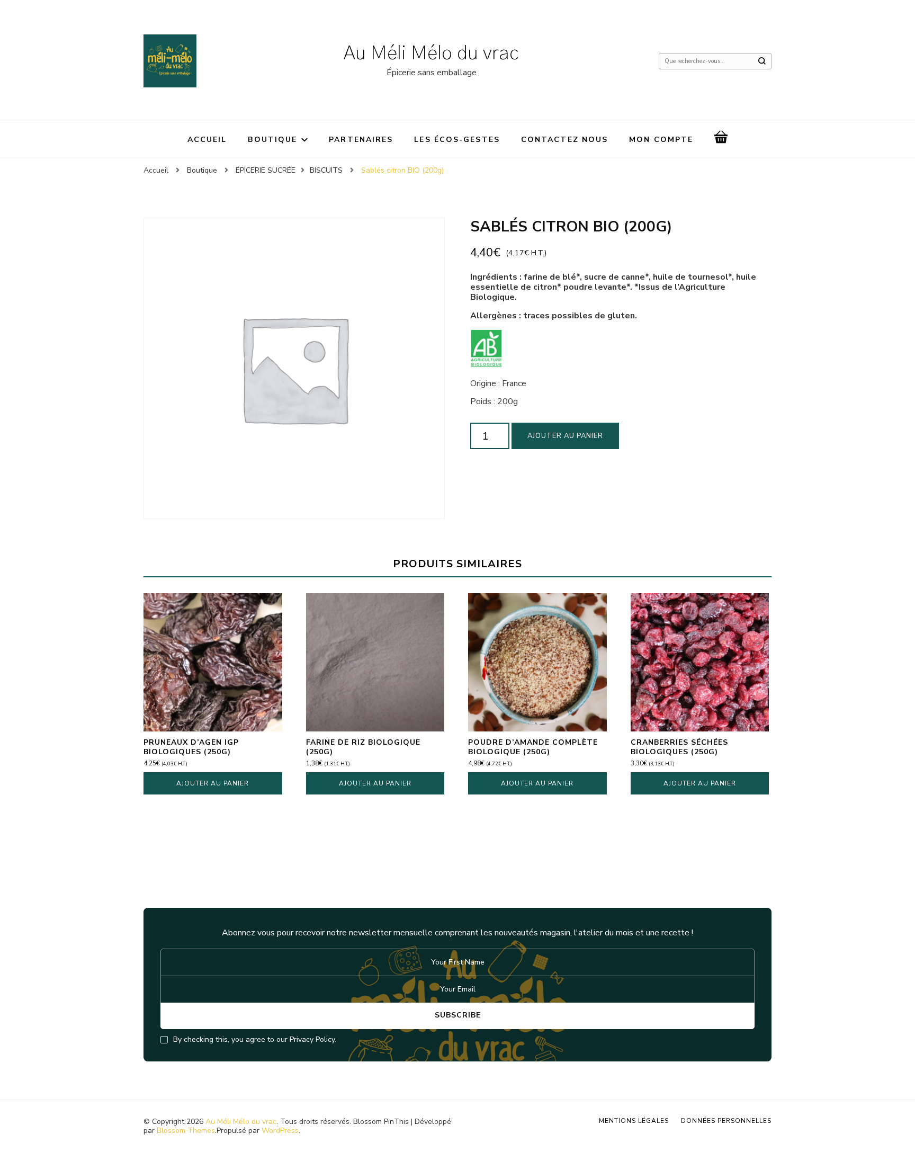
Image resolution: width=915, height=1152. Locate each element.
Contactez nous (564, 140)
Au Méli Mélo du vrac (431, 53)
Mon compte (661, 140)
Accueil (207, 140)
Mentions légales (634, 1121)
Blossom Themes (186, 1131)
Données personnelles (726, 1121)
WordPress (280, 1131)
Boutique (272, 140)
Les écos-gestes (457, 140)
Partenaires (361, 140)
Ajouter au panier (565, 436)
